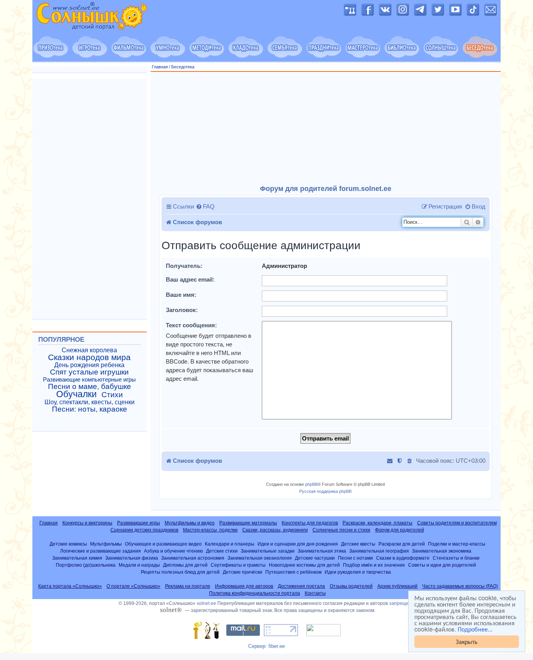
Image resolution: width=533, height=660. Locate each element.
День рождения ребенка (89, 365)
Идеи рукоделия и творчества (358, 571)
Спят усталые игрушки (89, 372)
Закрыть (467, 641)
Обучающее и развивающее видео (163, 543)
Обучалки (76, 394)
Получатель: (184, 265)
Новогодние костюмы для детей (304, 564)
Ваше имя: (181, 294)
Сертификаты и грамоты (238, 564)
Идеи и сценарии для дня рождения (298, 543)
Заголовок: (182, 310)
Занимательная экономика (441, 550)
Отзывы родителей (351, 586)
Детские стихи (222, 550)
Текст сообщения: (191, 325)
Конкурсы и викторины (87, 523)
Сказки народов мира (89, 357)
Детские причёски (242, 571)
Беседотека (182, 66)
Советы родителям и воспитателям (457, 523)
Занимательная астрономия (192, 557)
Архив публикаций (397, 586)
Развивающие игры (138, 523)
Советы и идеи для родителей (442, 564)
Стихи (112, 394)
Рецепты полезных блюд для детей (180, 571)
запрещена (401, 603)
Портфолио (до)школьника (85, 564)
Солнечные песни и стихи (341, 530)
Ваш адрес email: (190, 279)
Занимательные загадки (268, 550)
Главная (160, 66)
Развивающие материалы (248, 523)
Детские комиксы (68, 543)
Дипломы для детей (185, 564)
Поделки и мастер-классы (456, 543)
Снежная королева (89, 350)
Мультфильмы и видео (190, 523)
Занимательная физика (131, 557)
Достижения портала (301, 586)
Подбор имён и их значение (374, 564)
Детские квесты (358, 543)
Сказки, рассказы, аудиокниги (275, 530)
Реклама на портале (187, 586)
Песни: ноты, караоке (89, 409)
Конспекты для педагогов (310, 523)
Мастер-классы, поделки (210, 530)
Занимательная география (379, 550)
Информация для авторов (244, 586)
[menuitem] (205, 206)
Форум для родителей (399, 530)
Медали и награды (139, 564)
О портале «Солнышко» (133, 586)
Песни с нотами (355, 557)
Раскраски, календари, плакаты (377, 523)
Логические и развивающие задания (100, 550)
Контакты (315, 593)
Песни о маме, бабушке (89, 386)
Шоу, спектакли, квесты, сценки (89, 402)
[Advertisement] (326, 128)
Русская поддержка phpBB (325, 491)
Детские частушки (315, 557)
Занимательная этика (322, 550)
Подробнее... (475, 629)
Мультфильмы (106, 543)
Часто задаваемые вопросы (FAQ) (460, 586)
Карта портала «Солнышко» (70, 586)
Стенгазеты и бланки (456, 557)
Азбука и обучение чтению (173, 550)
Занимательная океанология (259, 557)
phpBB (311, 484)
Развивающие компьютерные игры (89, 379)
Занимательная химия (77, 557)
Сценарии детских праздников (144, 530)
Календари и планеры (229, 543)
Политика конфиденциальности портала (254, 593)
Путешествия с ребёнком (293, 571)
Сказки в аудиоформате (403, 557)
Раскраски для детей (401, 543)
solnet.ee (206, 603)
